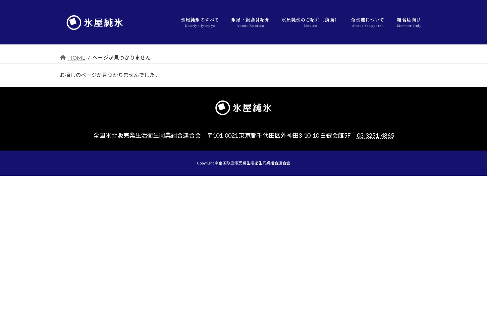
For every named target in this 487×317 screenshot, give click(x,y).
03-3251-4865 (375, 135)
